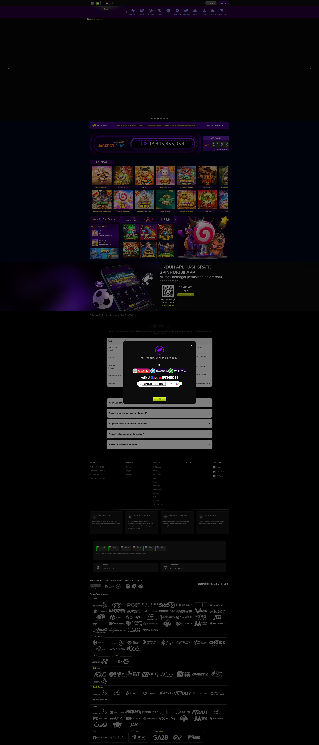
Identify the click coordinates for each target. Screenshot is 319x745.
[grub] (159, 371)
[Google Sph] (159, 383)
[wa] (141, 371)
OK (159, 399)
